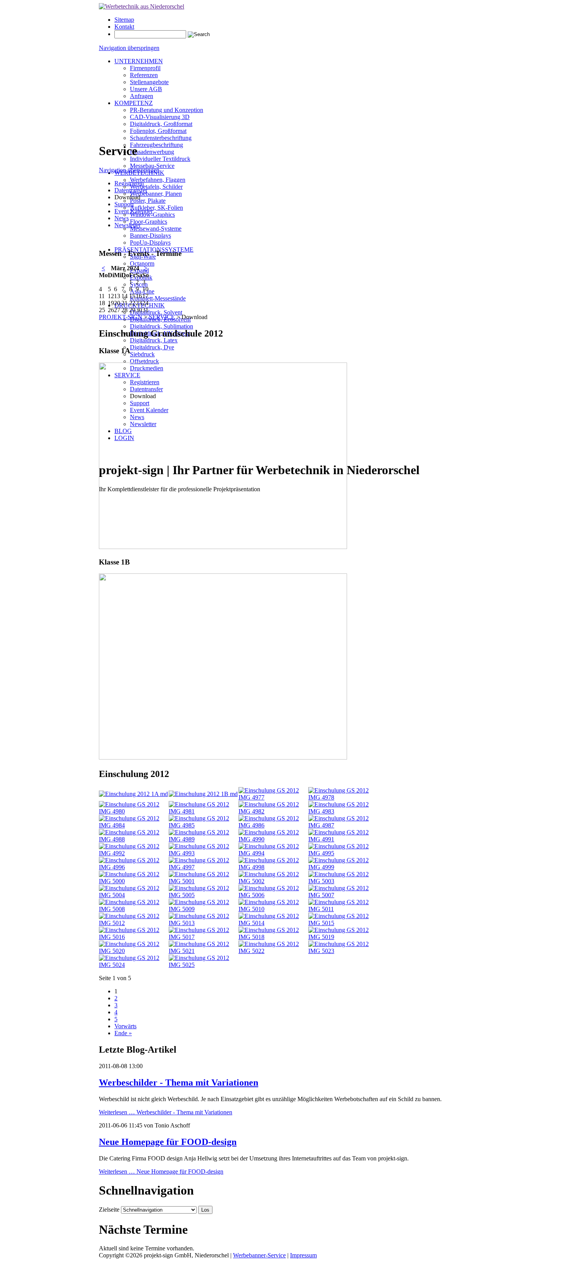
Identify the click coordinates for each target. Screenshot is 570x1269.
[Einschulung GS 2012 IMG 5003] (343, 881)
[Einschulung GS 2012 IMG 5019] (343, 937)
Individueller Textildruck (160, 158)
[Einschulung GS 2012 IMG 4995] (343, 853)
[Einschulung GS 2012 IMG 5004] (134, 895)
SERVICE (162, 317)
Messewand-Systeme (155, 228)
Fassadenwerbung (152, 151)
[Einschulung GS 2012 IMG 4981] (203, 811)
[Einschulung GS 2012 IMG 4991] (343, 839)
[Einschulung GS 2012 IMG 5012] (134, 923)
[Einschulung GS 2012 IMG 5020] (134, 951)
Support (124, 204)
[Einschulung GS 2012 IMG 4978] (343, 797)
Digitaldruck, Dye (152, 347)
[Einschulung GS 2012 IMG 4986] (273, 825)
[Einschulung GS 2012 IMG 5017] (203, 937)
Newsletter (127, 225)
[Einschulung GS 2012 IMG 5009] (203, 909)
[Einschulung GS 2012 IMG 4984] (134, 825)
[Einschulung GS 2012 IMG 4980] (134, 811)
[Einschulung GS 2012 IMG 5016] (134, 937)
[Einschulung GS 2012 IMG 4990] (273, 839)
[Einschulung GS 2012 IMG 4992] (134, 853)
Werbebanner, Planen (156, 193)
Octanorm (142, 263)
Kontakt (124, 26)
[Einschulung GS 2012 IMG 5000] (134, 881)
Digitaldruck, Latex (154, 340)
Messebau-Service (152, 165)
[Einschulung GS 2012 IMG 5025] (203, 965)
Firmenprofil (145, 68)
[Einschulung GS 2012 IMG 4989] (203, 839)
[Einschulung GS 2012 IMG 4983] (343, 811)
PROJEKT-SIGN (120, 317)
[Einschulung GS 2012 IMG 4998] (273, 867)
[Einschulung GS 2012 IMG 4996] (134, 867)
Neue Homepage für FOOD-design (168, 1142)
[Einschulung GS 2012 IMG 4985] (203, 825)
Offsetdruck (144, 361)
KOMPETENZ (133, 103)
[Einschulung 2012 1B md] (203, 794)
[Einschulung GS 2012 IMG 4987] (343, 825)
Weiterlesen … (165, 1112)
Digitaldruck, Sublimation (161, 326)
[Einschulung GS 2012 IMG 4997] (203, 867)
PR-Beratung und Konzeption (166, 110)
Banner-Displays (150, 235)
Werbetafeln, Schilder (156, 186)
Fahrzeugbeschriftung (156, 145)
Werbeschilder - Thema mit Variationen (178, 1082)
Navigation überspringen (129, 48)
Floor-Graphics (148, 221)
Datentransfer (130, 190)
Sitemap (124, 19)
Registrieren (129, 183)
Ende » (123, 1033)
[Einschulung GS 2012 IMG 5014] (273, 923)
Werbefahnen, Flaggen (157, 179)
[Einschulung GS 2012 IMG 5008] (134, 909)
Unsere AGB (146, 89)
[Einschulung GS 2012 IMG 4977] (273, 797)
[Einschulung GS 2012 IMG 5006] (273, 895)
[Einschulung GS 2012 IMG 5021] (203, 951)
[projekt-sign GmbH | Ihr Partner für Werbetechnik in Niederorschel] (141, 6)
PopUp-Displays (150, 242)
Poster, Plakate (148, 200)
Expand (139, 270)
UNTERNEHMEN (138, 61)
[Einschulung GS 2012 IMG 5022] (273, 951)
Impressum (303, 1255)
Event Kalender (133, 211)
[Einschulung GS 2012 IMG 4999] (343, 867)
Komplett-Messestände (158, 298)
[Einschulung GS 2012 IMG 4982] (273, 811)
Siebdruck (142, 354)
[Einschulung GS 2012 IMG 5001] (203, 881)
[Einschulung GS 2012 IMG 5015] (343, 923)
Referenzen (144, 75)
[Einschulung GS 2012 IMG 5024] (134, 965)
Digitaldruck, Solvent (156, 312)
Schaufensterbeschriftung (161, 138)
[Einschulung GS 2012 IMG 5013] (203, 923)
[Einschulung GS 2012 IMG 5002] (273, 881)
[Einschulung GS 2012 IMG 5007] (343, 895)
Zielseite (109, 1209)
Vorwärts (125, 1026)
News (121, 218)
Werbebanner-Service (259, 1255)
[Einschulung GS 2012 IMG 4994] (273, 853)
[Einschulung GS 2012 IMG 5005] (203, 895)
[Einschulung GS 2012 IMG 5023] (343, 951)
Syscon (139, 284)
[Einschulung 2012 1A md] (133, 794)
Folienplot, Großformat (158, 131)
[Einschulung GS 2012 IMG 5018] (273, 937)
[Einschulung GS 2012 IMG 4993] (203, 853)
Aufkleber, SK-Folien (156, 207)
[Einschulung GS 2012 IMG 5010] (273, 909)
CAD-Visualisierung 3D (160, 117)
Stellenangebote (149, 82)
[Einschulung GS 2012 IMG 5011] (343, 909)
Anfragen (141, 96)
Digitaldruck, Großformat (161, 124)
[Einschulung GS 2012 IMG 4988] (134, 839)
